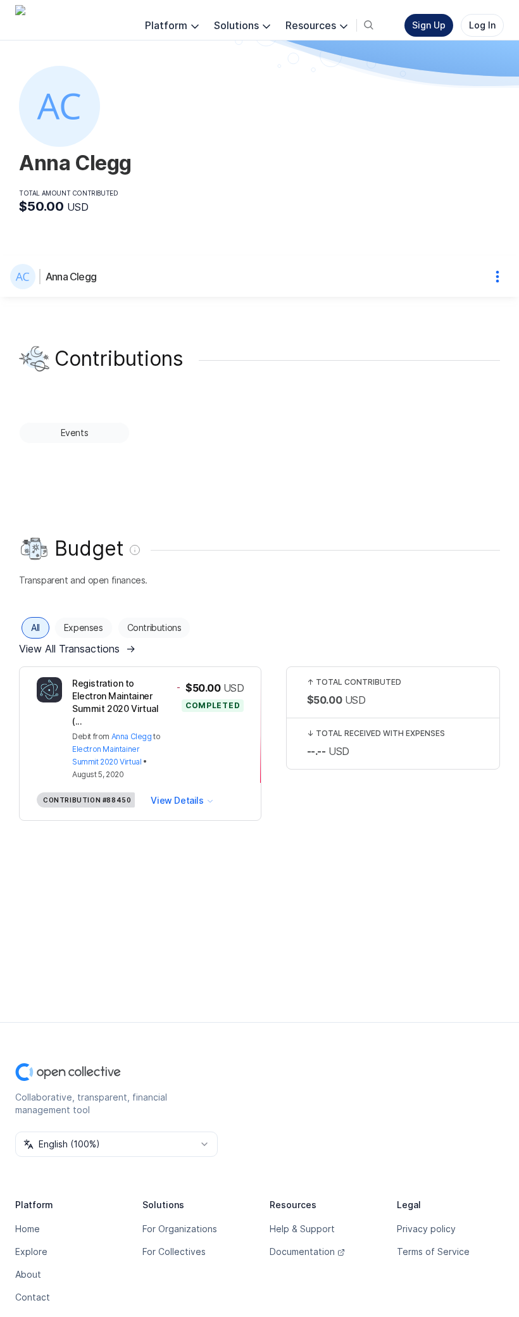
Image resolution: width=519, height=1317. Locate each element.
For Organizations (179, 1228)
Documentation (302, 1251)
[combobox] (116, 1144)
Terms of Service (433, 1251)
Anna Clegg (71, 276)
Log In (482, 25)
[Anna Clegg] (25, 276)
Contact (32, 1297)
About (28, 1274)
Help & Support (302, 1228)
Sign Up (429, 25)
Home (27, 1228)
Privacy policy (426, 1228)
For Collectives (174, 1251)
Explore (31, 1251)
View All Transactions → (77, 648)
